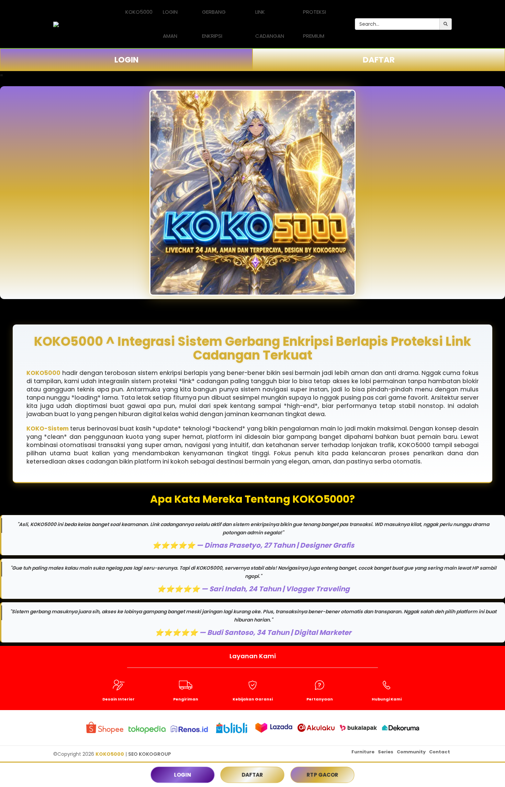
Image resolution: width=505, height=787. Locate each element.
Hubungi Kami (387, 699)
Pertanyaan (319, 699)
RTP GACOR (322, 775)
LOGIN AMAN (170, 23)
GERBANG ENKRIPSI (214, 23)
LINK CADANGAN (269, 23)
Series (385, 752)
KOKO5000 (139, 11)
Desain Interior (118, 699)
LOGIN (126, 59)
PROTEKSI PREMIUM (314, 23)
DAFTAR (379, 59)
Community (411, 752)
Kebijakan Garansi (253, 699)
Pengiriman (185, 699)
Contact (439, 752)
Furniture (362, 752)
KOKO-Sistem (47, 428)
